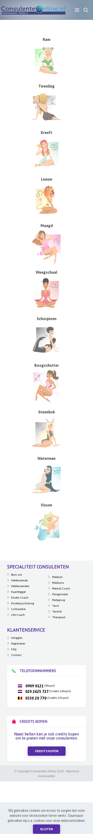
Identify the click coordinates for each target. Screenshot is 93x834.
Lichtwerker (18, 609)
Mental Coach (61, 588)
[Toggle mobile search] (85, 9)
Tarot (55, 605)
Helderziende (19, 580)
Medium (57, 577)
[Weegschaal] (46, 277)
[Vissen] (46, 510)
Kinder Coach (19, 597)
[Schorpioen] (46, 324)
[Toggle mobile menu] (77, 9)
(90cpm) (40, 685)
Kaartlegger (18, 592)
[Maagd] (46, 231)
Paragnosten (60, 594)
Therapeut (58, 617)
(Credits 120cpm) (48, 691)
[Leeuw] (46, 184)
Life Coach (18, 615)
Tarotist (57, 611)
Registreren (18, 643)
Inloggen (16, 637)
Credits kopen (46, 751)
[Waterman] (46, 464)
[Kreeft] (46, 138)
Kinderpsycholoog (22, 603)
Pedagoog (58, 600)
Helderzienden (20, 586)
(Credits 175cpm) (47, 698)
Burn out (16, 574)
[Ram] (46, 45)
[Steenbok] (46, 417)
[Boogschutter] (46, 371)
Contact (16, 655)
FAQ (13, 649)
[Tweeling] (46, 91)
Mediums (58, 582)
